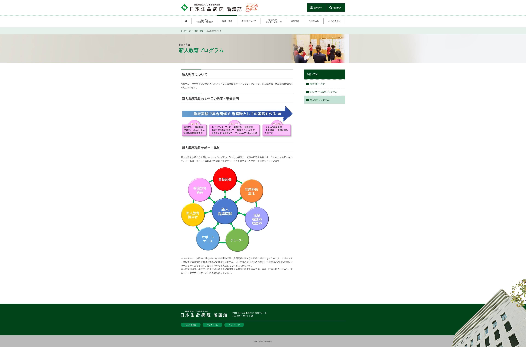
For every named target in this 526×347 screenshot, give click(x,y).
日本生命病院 (190, 325)
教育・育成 (199, 31)
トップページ (186, 31)
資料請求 (318, 7)
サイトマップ (234, 325)
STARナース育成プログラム (323, 91)
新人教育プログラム (319, 99)
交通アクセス (212, 325)
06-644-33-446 (242, 315)
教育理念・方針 (317, 83)
